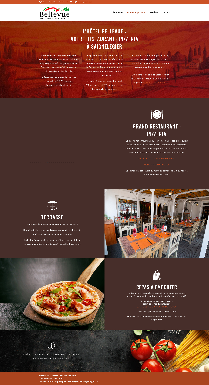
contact (166, 13)
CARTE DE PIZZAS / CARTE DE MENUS (157, 158)
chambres (154, 13)
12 (53, 162)
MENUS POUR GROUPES (157, 164)
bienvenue (117, 13)
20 (69, 162)
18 (65, 162)
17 (63, 162)
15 (59, 162)
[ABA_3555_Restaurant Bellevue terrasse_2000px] (156, 257)
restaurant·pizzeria (135, 13)
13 (55, 162)
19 (67, 162)
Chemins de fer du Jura (156, 82)
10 (49, 162)
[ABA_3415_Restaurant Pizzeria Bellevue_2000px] (52, 166)
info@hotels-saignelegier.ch (84, 381)
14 (57, 162)
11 (51, 162)
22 (73, 162)
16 (61, 162)
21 (71, 162)
